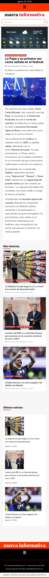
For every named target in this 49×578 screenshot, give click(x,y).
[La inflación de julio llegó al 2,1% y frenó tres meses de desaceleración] (23, 427)
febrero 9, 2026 (28, 66)
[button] (24, 7)
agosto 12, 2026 (27, 388)
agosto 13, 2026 (27, 292)
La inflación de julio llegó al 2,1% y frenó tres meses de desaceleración (22, 440)
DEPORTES (9, 376)
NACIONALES (20, 280)
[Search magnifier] (44, 22)
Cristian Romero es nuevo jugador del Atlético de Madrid (21, 516)
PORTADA (22, 55)
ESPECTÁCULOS (11, 55)
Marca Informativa (13, 66)
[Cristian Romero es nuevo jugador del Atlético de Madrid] (23, 500)
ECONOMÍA (10, 280)
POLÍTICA (20, 327)
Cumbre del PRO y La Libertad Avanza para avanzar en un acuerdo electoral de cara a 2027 (23, 336)
